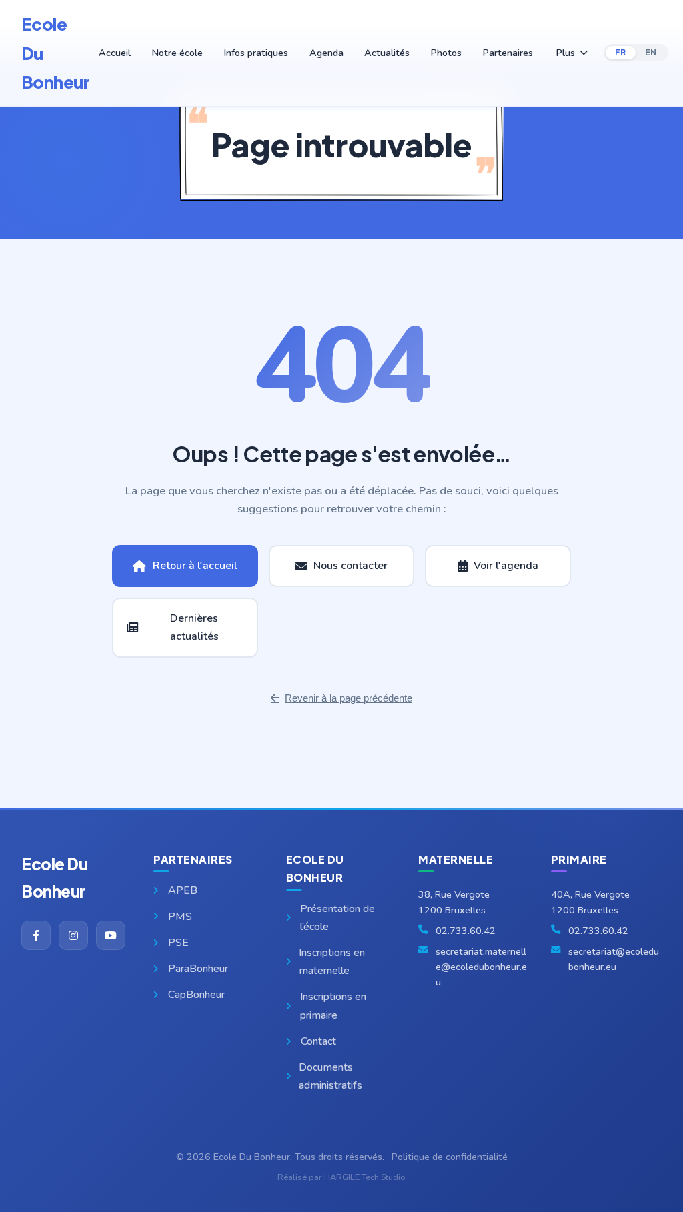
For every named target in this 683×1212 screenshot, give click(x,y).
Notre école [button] (177, 52)
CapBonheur (196, 994)
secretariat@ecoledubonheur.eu (613, 959)
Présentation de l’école (337, 918)
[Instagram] (73, 935)
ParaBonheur (198, 968)
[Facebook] (36, 935)
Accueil (115, 52)
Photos (446, 52)
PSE (178, 942)
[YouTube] (110, 935)
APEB (182, 890)
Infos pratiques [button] (255, 52)
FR (620, 52)
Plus (565, 52)
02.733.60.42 (466, 930)
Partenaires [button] (507, 52)
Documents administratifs (330, 1076)
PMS (180, 916)
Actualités (387, 52)
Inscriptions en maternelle (332, 961)
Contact (318, 1041)
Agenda (326, 52)
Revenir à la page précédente (348, 698)
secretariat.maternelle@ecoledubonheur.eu (481, 967)
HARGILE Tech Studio (365, 1177)
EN (651, 52)
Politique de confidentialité (450, 1156)
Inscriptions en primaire (333, 1005)
